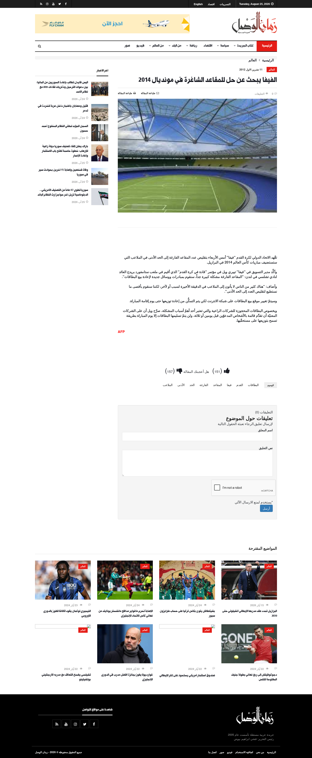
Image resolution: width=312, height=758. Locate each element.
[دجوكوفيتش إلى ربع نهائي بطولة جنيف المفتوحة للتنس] (249, 662)
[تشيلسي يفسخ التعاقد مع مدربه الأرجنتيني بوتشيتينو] (63, 627)
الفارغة (204, 385)
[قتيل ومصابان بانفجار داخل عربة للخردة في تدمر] (99, 120)
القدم (239, 385)
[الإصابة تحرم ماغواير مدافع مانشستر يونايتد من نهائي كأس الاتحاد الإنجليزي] (125, 598)
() (218, 370)
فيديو (140, 46)
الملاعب (168, 385)
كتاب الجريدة (245, 46)
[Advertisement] (197, 242)
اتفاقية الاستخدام (244, 752)
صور (127, 46)
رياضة (193, 46)
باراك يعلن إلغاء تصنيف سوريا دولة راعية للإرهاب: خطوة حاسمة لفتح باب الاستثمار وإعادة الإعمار (65, 151)
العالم (253, 60)
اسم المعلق (265, 430)
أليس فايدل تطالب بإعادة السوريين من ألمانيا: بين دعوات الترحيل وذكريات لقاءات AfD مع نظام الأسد (62, 87)
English (198, 4)
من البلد (176, 46)
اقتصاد (211, 4)
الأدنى (181, 385)
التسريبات (225, 4)
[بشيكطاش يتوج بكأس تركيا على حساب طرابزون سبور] (187, 598)
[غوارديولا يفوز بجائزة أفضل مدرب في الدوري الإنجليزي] (125, 662)
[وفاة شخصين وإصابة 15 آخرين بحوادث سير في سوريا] (99, 184)
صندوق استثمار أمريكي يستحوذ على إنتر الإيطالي (187, 676)
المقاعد (217, 385)
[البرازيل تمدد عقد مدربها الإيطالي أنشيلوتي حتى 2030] (249, 598)
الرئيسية (267, 46)
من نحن (260, 752)
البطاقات (253, 385)
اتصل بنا (212, 752)
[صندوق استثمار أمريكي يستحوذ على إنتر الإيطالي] (187, 627)
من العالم (158, 46)
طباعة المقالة (125, 93)
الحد (192, 385)
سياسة (224, 46)
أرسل (266, 508)
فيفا (229, 385)
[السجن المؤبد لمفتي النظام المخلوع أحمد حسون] (99, 140)
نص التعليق (266, 448)
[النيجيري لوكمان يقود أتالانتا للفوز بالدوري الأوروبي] (63, 598)
